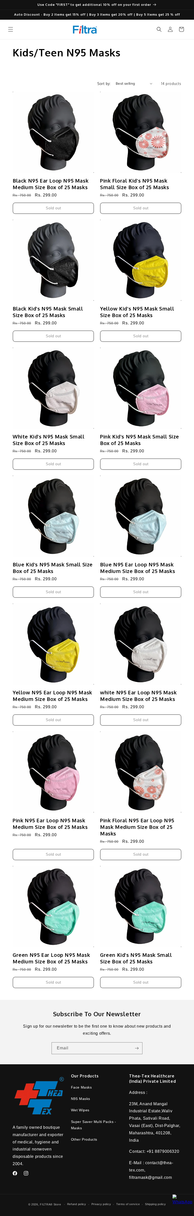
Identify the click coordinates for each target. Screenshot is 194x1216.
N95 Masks (80, 1099)
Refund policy (76, 1204)
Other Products (84, 1139)
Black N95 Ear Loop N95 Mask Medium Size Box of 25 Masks (50, 183)
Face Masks (81, 1087)
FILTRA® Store (50, 1204)
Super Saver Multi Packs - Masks (93, 1125)
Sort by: (104, 83)
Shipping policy (155, 1204)
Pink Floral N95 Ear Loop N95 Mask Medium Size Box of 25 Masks (137, 827)
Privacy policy (101, 1204)
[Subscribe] (136, 1048)
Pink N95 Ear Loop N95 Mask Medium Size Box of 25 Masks (50, 823)
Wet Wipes (80, 1110)
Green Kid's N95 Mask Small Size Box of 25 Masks (136, 958)
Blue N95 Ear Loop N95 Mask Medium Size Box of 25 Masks (137, 567)
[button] (10, 29)
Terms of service (128, 1204)
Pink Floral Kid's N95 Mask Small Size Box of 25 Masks (134, 183)
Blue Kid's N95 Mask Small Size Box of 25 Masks (53, 567)
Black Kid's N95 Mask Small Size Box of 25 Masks (48, 311)
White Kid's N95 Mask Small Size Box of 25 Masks (49, 439)
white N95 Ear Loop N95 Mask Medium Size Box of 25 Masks (138, 695)
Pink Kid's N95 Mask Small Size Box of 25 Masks (139, 439)
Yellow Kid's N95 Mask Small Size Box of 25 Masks (137, 311)
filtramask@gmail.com (150, 1177)
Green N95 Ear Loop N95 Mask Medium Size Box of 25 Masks (51, 958)
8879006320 (167, 1151)
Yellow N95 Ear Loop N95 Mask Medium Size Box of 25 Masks (52, 695)
